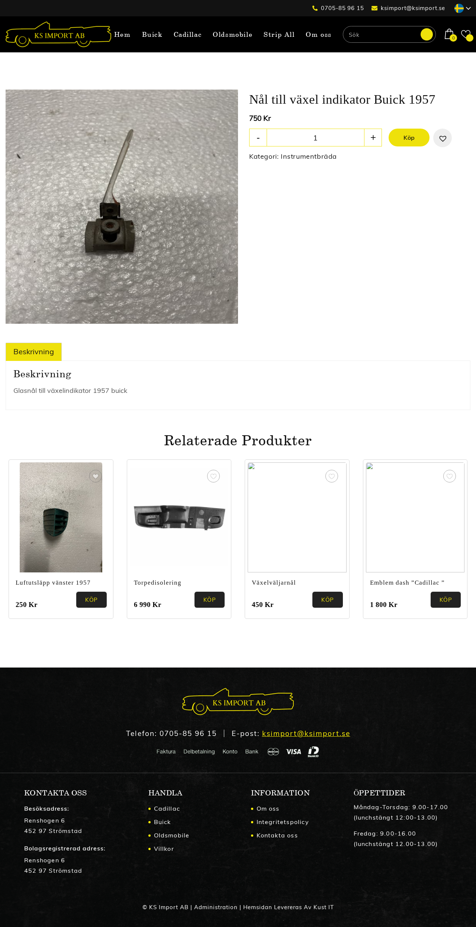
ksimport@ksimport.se (413, 8)
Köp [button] (209, 599)
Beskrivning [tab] (33, 351)
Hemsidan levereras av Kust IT (288, 907)
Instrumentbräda (309, 156)
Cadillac (167, 808)
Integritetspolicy (283, 822)
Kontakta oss (277, 835)
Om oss (268, 808)
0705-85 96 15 (342, 8)
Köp (409, 137)
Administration (216, 907)
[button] (442, 138)
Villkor (164, 848)
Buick (162, 822)
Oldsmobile (172, 835)
